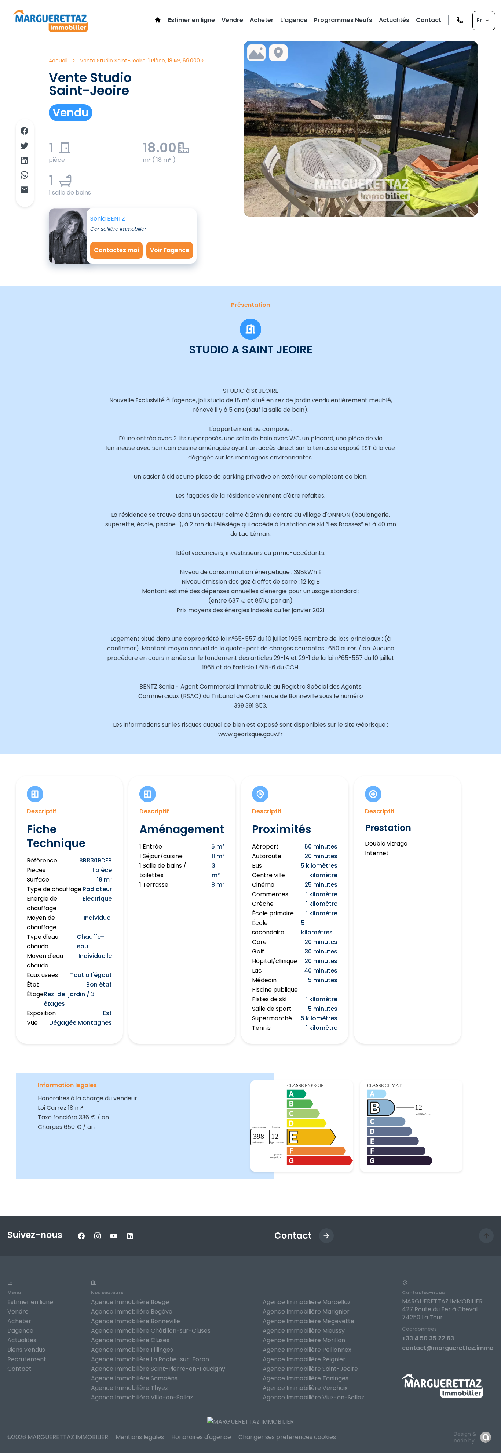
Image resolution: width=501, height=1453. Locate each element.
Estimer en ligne (30, 1302)
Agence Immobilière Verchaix (305, 1388)
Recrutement (26, 1359)
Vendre (18, 1311)
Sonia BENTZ (107, 218)
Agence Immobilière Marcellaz (307, 1302)
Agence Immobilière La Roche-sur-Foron (150, 1359)
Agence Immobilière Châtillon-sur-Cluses (151, 1330)
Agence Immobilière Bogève (131, 1311)
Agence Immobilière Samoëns (134, 1378)
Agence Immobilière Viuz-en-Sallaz (313, 1397)
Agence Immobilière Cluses (130, 1340)
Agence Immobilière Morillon (304, 1340)
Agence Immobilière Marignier (306, 1311)
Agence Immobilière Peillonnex (307, 1349)
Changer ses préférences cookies (287, 1437)
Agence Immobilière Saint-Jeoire (310, 1369)
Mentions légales (140, 1437)
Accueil (58, 60)
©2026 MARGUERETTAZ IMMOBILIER (57, 1437)
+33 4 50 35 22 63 (428, 1338)
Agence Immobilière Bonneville (135, 1321)
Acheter (19, 1321)
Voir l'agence (169, 250)
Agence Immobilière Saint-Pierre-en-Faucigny (158, 1369)
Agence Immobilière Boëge (130, 1302)
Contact (19, 1369)
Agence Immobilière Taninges (305, 1378)
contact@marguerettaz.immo (448, 1348)
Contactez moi (116, 250)
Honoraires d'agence (201, 1437)
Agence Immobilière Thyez (129, 1388)
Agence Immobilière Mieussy (304, 1330)
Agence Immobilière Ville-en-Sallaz (142, 1397)
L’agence (20, 1330)
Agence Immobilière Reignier (304, 1359)
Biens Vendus (26, 1349)
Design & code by (465, 1437)
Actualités (21, 1340)
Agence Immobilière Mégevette (308, 1321)
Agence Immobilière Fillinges (132, 1349)
